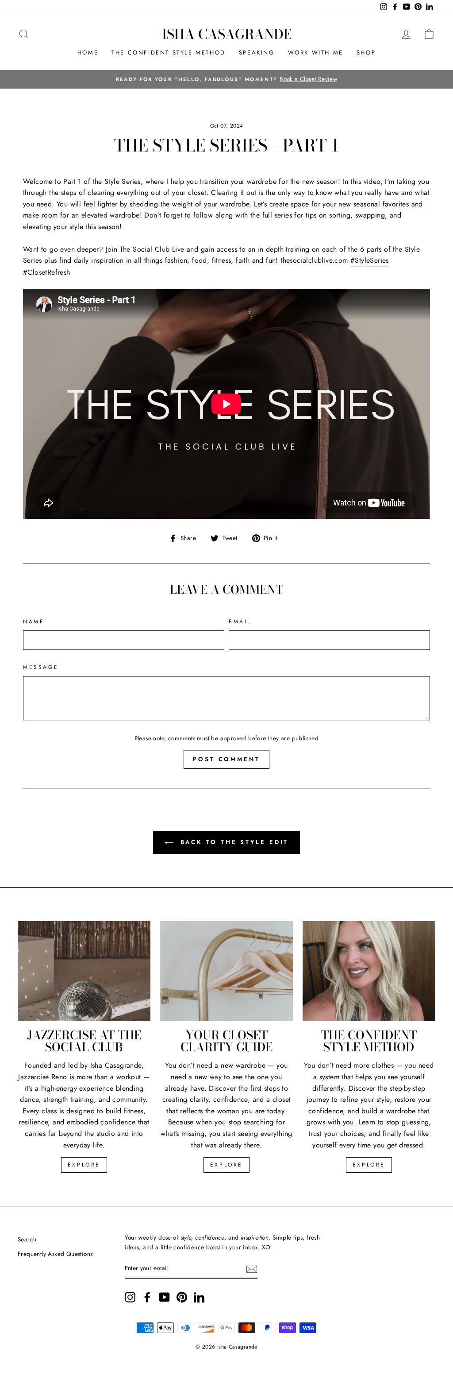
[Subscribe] (251, 1268)
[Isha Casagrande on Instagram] (130, 1297)
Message (40, 667)
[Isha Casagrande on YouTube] (164, 1297)
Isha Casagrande (227, 34)
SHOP (366, 52)
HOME (87, 52)
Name (33, 622)
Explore (84, 1165)
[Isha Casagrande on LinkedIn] (199, 1297)
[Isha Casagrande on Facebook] (147, 1297)
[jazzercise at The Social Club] (84, 971)
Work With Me (315, 52)
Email (240, 622)
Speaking (257, 52)
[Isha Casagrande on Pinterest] (182, 1297)
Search (27, 1239)
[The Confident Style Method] (369, 971)
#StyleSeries (369, 260)
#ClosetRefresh (46, 272)
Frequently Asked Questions (55, 1253)
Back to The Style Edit (233, 842)
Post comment (226, 759)
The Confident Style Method (168, 52)
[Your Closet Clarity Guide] (226, 971)
